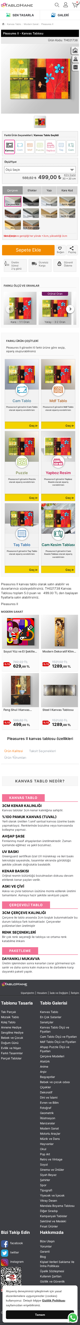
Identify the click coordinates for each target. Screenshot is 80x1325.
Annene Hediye (11, 1027)
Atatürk (45, 1061)
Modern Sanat (49, 1128)
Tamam (40, 1314)
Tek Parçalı (8, 1012)
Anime (44, 1066)
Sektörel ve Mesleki (53, 1221)
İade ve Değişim (59, 992)
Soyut (44, 1164)
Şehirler (45, 1180)
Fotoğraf (45, 1107)
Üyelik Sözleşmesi (52, 1271)
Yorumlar (46, 1246)
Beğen (60, 252)
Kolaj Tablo (8, 1022)
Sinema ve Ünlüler (52, 1169)
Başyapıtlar (47, 1077)
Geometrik (47, 1113)
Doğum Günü (9, 1043)
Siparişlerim (27, 992)
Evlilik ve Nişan (11, 1048)
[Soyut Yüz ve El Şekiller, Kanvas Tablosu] (20, 631)
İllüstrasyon (47, 1118)
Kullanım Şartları (50, 1276)
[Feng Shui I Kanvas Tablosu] (20, 689)
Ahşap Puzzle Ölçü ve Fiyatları (54, 1049)
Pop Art (45, 1154)
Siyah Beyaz (48, 1175)
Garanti (45, 1251)
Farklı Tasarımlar (12, 1053)
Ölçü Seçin (13, 169)
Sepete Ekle (28, 250)
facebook (16, 1243)
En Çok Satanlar (50, 1017)
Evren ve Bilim (49, 1102)
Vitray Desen (48, 1200)
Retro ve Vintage (51, 1159)
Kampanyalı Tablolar (53, 1216)
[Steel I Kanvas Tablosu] (59, 689)
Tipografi (46, 1190)
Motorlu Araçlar (50, 1133)
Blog (43, 1256)
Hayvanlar (47, 1144)
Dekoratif (46, 1092)
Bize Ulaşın (47, 1241)
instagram (17, 1261)
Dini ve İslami (48, 1097)
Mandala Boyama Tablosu (57, 1205)
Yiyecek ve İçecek (52, 1195)
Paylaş (72, 252)
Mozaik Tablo (10, 1017)
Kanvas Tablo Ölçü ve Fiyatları (54, 1029)
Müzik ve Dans (50, 1138)
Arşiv (43, 1071)
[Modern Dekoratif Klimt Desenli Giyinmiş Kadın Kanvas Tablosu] (59, 631)
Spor (43, 1185)
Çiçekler (45, 1087)
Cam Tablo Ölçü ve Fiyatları (58, 1036)
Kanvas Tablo (49, 1012)
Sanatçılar (46, 1022)
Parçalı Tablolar (11, 1058)
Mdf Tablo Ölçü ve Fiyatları (58, 1042)
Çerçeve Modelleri (52, 1056)
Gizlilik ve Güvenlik (52, 1281)
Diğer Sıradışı (49, 1211)
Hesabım (42, 992)
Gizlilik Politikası (53, 1300)
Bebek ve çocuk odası (55, 1082)
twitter (14, 1252)
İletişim (75, 992)
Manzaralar (47, 1123)
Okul (43, 1149)
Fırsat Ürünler (49, 1226)
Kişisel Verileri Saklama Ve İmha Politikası (57, 1264)
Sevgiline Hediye (12, 1032)
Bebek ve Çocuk (12, 1037)
